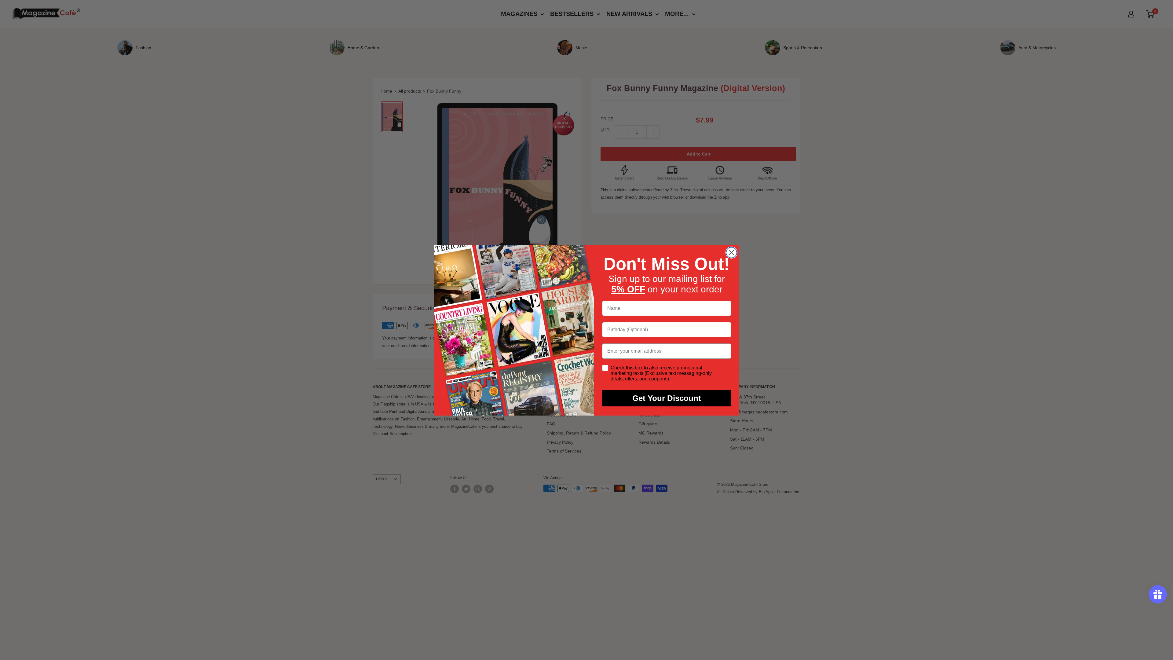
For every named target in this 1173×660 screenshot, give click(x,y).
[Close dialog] (731, 252)
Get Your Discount (666, 398)
